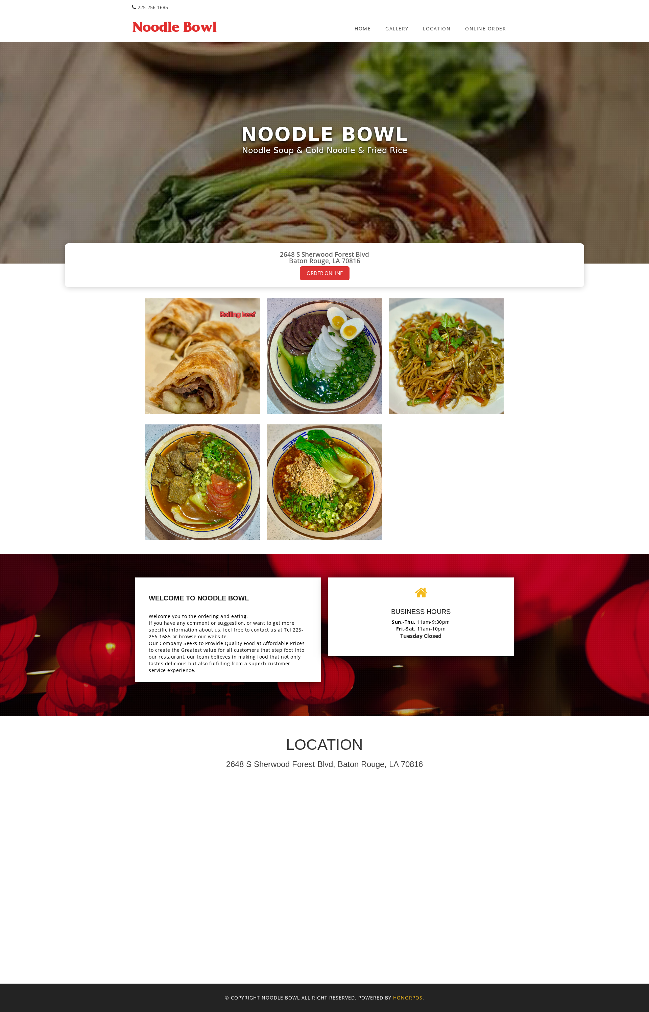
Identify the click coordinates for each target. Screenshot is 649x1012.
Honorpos (408, 997)
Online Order (485, 28)
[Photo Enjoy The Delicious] (202, 356)
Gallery (397, 28)
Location (437, 28)
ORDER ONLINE (325, 273)
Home (363, 28)
